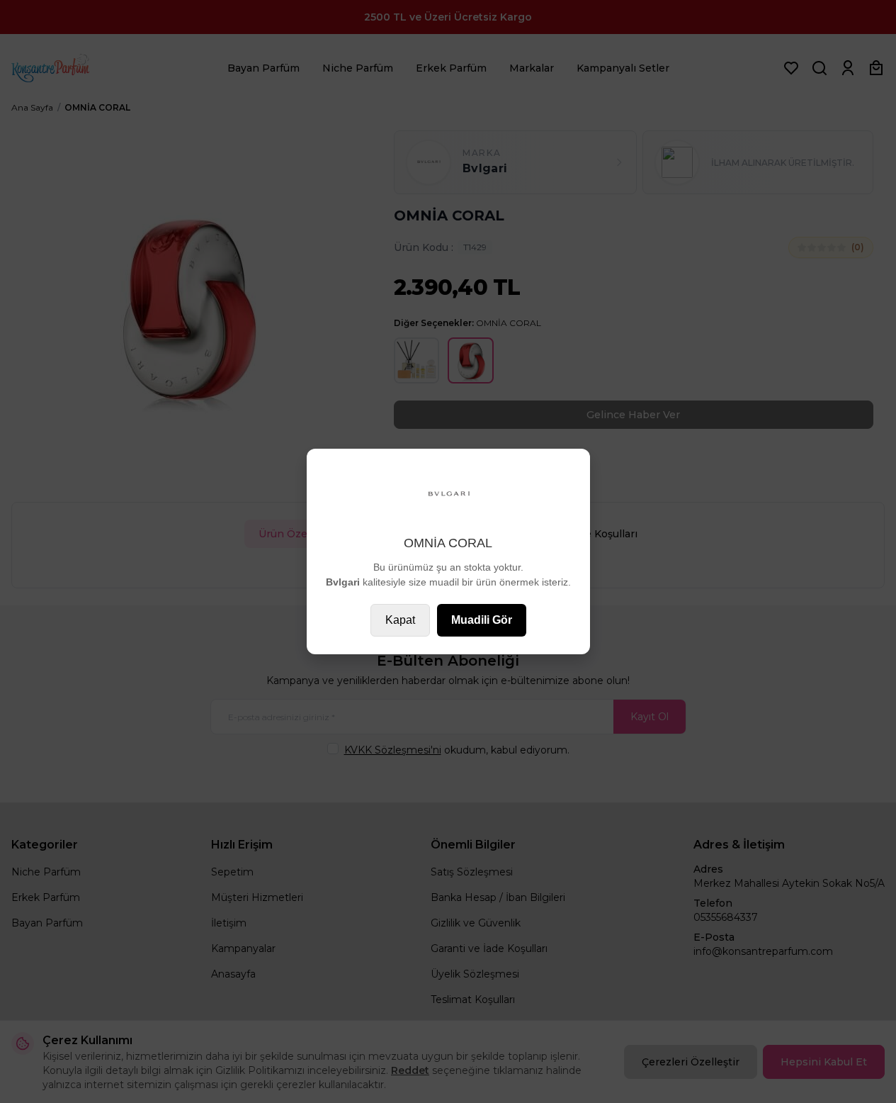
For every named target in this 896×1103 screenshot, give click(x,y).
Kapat (400, 620)
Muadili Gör (481, 620)
